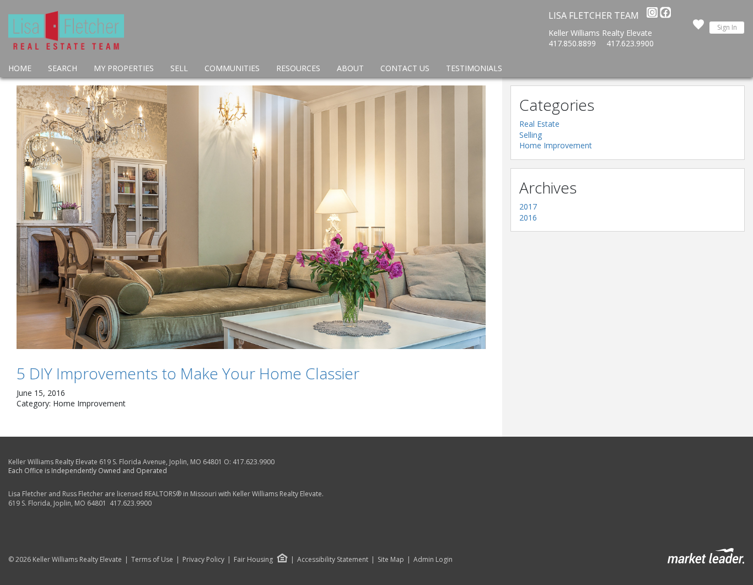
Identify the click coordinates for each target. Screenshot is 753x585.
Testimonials (474, 68)
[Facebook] (665, 15)
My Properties (124, 68)
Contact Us (404, 68)
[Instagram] (653, 15)
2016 (528, 217)
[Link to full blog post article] (251, 217)
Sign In (727, 27)
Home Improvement (555, 145)
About (350, 68)
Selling (530, 135)
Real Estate (539, 124)
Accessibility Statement (332, 559)
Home (19, 68)
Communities (232, 68)
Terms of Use (152, 559)
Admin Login (433, 559)
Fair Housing (253, 559)
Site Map (391, 559)
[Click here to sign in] (698, 28)
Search (62, 68)
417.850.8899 (572, 43)
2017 (528, 206)
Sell (179, 68)
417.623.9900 (630, 43)
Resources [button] (298, 68)
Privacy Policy (203, 559)
